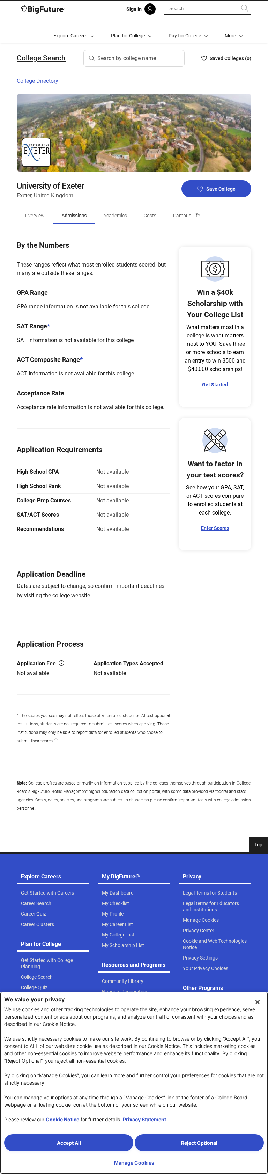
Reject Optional (199, 1143)
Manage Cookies (134, 1163)
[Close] (257, 1002)
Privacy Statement (144, 1119)
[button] (233, 30)
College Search (41, 58)
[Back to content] (56, 740)
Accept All (69, 1143)
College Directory (37, 81)
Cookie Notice (62, 1119)
